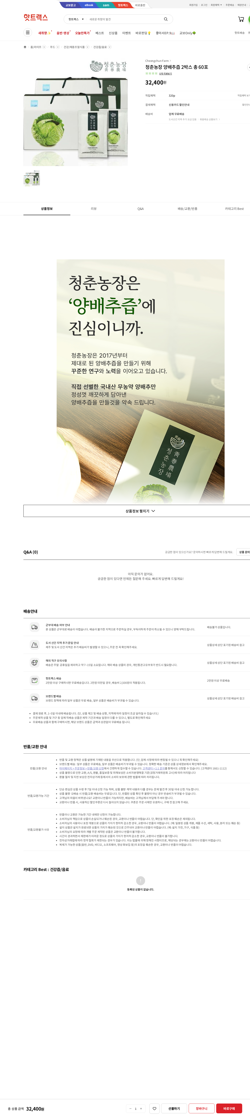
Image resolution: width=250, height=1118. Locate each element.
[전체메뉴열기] (27, 32)
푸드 (52, 47)
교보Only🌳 (187, 33)
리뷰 (94, 208)
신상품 (113, 33)
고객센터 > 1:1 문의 (154, 768)
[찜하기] (154, 1109)
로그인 (204, 4)
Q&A (141, 208)
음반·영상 (63, 33)
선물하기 (174, 1108)
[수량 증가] (141, 1108)
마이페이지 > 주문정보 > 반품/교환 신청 (81, 768)
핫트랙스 (74, 19)
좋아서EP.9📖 (165, 33)
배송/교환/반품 (187, 208)
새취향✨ (44, 33)
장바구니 (201, 1108)
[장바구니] (241, 19)
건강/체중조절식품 (74, 47)
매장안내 (242, 4)
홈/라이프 (35, 47)
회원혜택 (215, 4)
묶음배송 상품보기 (208, 119)
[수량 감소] (130, 1108)
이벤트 (126, 33)
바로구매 (229, 1108)
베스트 (100, 33)
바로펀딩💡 (143, 33)
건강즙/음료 (100, 47)
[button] (158, 73)
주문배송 (230, 4)
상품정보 (47, 208)
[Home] (25, 47)
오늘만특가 (82, 33)
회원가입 (193, 4)
